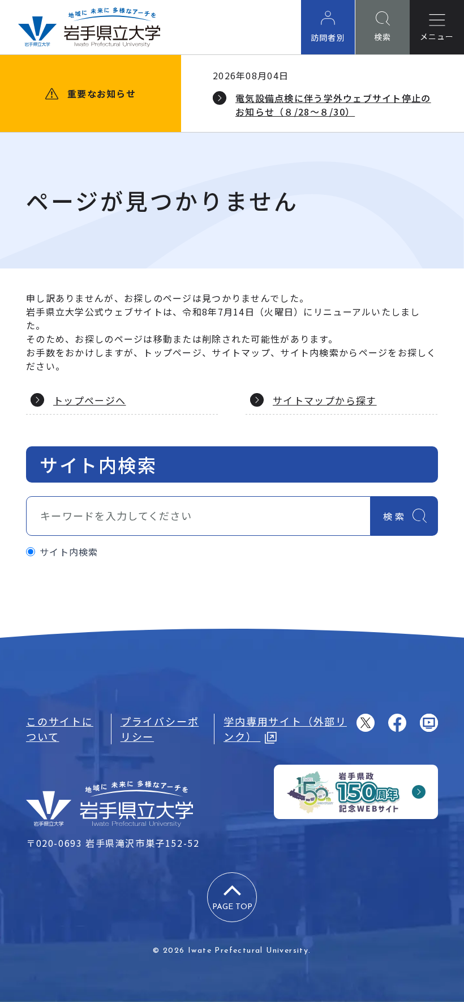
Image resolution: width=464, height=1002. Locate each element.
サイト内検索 (69, 551)
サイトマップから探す (325, 400)
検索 (395, 516)
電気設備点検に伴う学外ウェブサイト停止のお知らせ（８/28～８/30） (333, 104)
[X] (365, 723)
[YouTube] (429, 723)
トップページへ (89, 400)
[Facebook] (397, 723)
